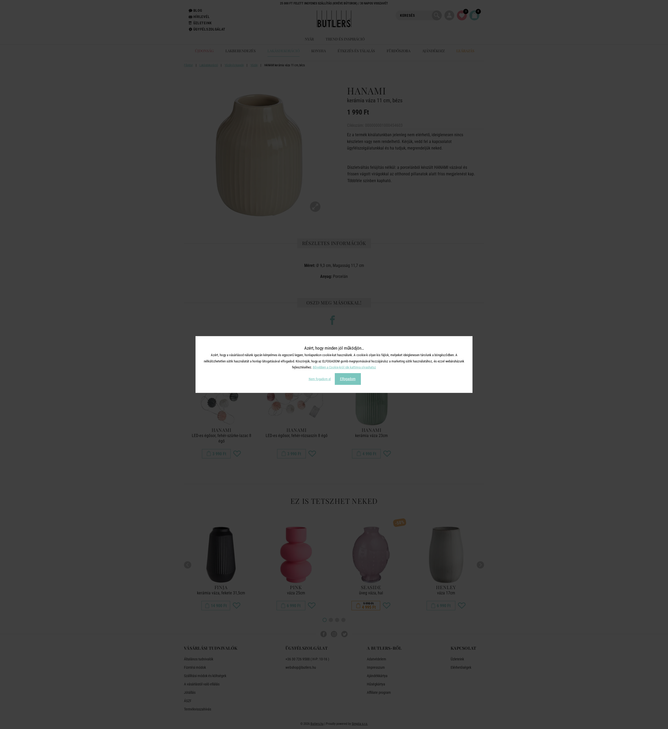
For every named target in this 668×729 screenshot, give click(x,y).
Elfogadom (348, 379)
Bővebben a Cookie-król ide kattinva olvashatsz (344, 367)
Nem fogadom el (320, 379)
